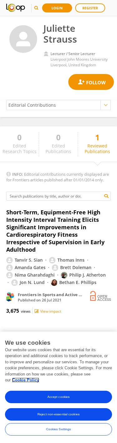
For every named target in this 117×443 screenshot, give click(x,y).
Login (57, 8)
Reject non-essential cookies (58, 414)
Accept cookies (58, 397)
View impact (50, 311)
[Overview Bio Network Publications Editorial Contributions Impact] (58, 105)
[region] (58, 387)
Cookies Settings (58, 429)
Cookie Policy (25, 380)
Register (90, 8)
